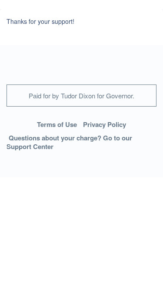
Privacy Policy (104, 124)
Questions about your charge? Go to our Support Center (69, 142)
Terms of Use (57, 124)
